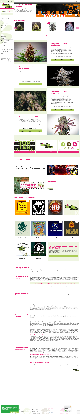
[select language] (2, 1)
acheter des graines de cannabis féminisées (62, 56)
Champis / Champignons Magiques (6, 30)
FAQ (15, 413)
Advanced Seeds (55, 237)
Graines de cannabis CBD (28, 117)
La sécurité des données (19, 411)
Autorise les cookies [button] (14, 412)
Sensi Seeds (38, 258)
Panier (10, 11)
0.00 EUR (4, 11)
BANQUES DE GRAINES (6, 40)
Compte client (17, 409)
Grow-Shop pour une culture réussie (7, 32)
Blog (2, 53)
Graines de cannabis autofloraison (26, 68)
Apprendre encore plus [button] (6, 409)
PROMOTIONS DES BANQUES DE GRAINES (7, 45)
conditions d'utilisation (36, 406)
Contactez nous (35, 411)
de (74, 1)
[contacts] (12, 1)
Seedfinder (50, 189)
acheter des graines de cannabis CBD (30, 128)
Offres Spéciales (4, 42)
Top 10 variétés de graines (24, 151)
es (75, 1)
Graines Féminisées (5, 20)
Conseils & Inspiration (5, 51)
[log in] (8, 1)
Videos (2, 55)
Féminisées (32, 300)
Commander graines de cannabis (7, 49)
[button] (5, 412)
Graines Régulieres (5, 23)
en (77, 1)
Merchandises (4, 36)
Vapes (3, 38)
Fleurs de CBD (4, 27)
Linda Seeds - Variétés (46, 151)
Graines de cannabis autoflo (6, 21)
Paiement (16, 407)
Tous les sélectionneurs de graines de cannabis (63, 255)
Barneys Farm (71, 237)
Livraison (17, 406)
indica (62, 59)
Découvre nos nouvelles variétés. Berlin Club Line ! (47, 3)
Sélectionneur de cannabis (24, 197)
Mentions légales (35, 409)
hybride (70, 59)
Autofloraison (32, 304)
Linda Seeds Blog (73, 159)
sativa (55, 59)
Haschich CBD (4, 34)
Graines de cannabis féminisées (59, 44)
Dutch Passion (22, 258)
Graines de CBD (4, 25)
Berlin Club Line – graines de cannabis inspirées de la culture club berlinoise (30, 168)
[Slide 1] (46, 35)
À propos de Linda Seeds (36, 413)
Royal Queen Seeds (22, 237)
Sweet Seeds (38, 237)
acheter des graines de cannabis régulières (62, 106)
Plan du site (34, 407)
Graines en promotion (68, 151)
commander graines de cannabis (10, 60)
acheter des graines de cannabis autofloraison (30, 81)
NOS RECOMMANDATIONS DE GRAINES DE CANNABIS (7, 18)
